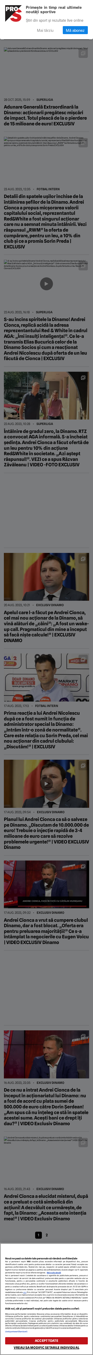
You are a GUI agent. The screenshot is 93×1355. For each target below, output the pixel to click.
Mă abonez (75, 30)
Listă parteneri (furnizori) (16, 1331)
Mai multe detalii (54, 1273)
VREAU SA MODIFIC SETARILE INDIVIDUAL (46, 1348)
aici (24, 1292)
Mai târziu (45, 30)
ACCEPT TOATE (46, 1341)
